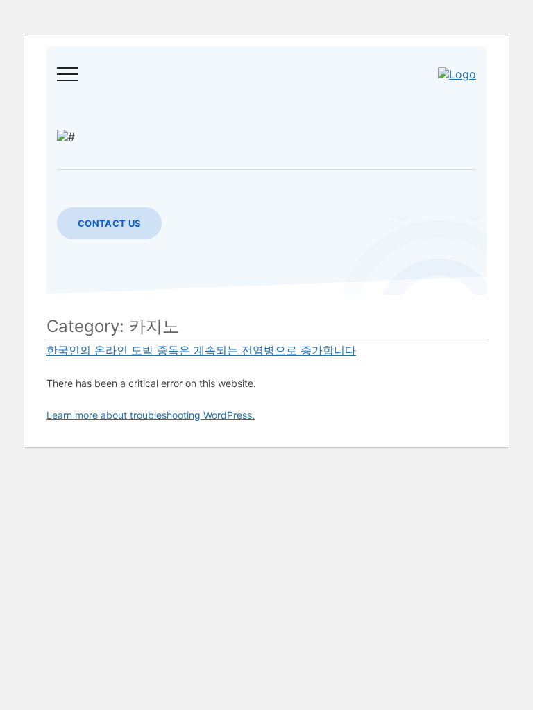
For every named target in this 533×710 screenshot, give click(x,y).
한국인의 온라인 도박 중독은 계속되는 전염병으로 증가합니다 (201, 350)
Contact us (109, 223)
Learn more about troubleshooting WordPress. (150, 415)
